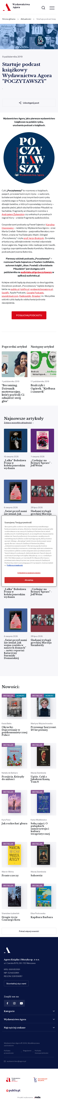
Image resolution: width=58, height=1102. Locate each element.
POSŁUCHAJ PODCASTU (29, 315)
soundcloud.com (10, 296)
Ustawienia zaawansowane (28, 573)
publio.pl (15, 289)
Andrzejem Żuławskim (13, 214)
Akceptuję (29, 580)
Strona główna (8, 19)
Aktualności (26, 19)
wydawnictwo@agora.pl (16, 1061)
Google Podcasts (35, 292)
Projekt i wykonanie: (25, 1097)
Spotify (5, 292)
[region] (28, 551)
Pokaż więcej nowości (29, 931)
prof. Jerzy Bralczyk (34, 238)
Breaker (36, 296)
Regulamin (27, 1051)
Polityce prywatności (15, 565)
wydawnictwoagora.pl (41, 289)
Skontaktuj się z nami (16, 983)
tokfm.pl (24, 289)
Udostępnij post (31, 102)
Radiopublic (25, 296)
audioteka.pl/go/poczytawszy (36, 272)
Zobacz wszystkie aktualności (18, 422)
